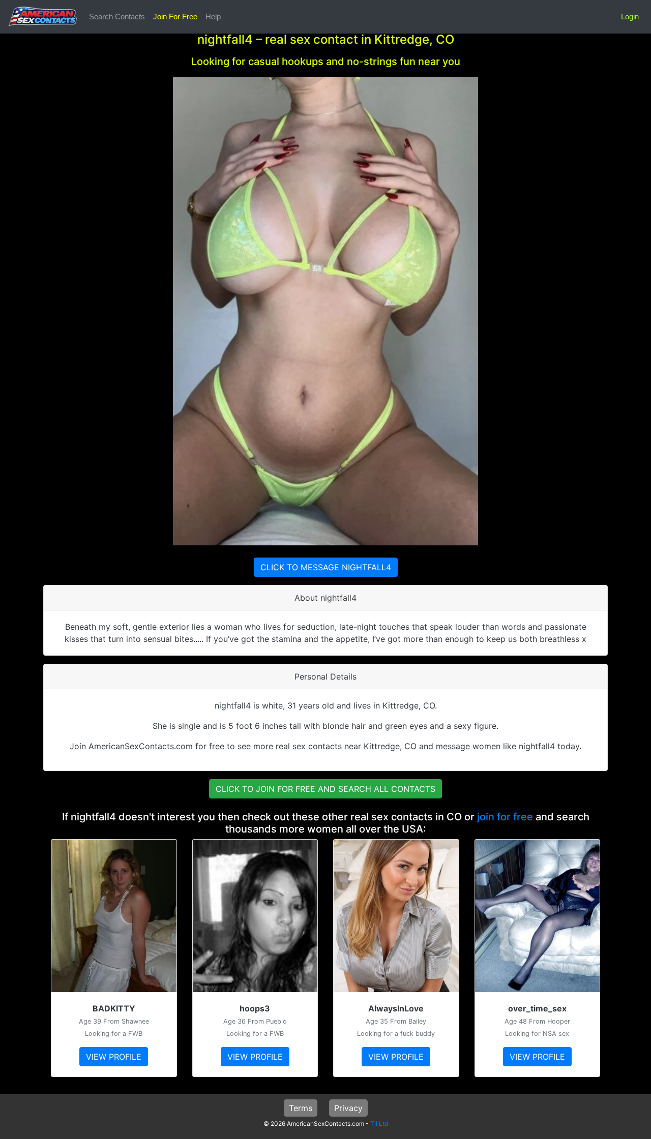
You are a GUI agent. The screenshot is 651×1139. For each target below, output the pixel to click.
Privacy (348, 1108)
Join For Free (175, 16)
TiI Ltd (379, 1123)
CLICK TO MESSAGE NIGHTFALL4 (325, 567)
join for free (505, 817)
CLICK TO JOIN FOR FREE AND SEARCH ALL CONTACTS (325, 789)
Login (630, 16)
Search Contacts (117, 16)
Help (213, 16)
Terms (300, 1108)
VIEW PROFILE (113, 1057)
